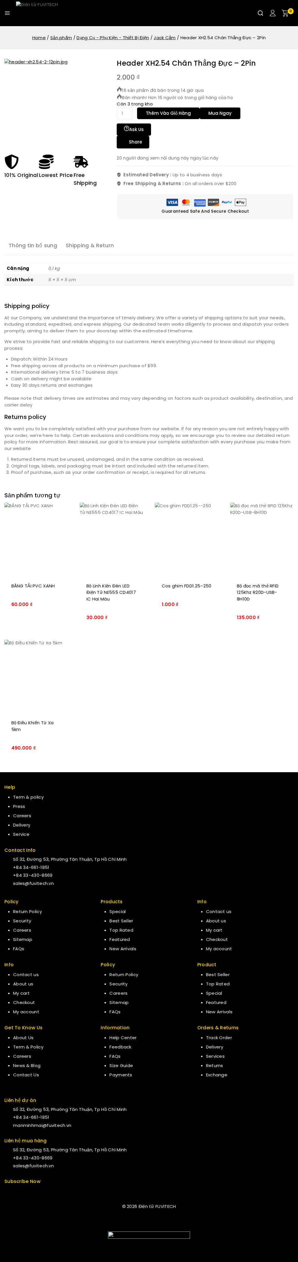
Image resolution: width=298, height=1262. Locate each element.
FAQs (18, 949)
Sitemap (22, 939)
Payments (120, 1075)
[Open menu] (7, 13)
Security (22, 921)
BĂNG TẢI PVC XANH (33, 586)
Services (215, 1056)
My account (26, 1012)
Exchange (216, 1075)
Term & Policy (28, 1047)
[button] (36, 626)
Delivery (21, 825)
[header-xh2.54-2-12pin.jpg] (48, 102)
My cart (21, 993)
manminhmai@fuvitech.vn (42, 1125)
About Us (23, 1038)
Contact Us (26, 1075)
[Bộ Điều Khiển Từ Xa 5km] (36, 676)
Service (21, 834)
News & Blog (26, 1065)
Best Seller (121, 921)
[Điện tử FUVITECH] (45, 13)
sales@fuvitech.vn (33, 883)
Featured (119, 939)
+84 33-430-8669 (33, 875)
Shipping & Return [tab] (90, 245)
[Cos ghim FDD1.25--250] (187, 539)
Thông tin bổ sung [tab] (33, 245)
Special (117, 911)
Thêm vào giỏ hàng (168, 113)
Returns (214, 1065)
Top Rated (121, 930)
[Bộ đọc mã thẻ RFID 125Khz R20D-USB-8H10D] (262, 539)
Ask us (136, 129)
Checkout (24, 1002)
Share (135, 142)
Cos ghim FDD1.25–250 (187, 586)
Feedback (120, 1047)
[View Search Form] (260, 13)
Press (19, 806)
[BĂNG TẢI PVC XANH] (36, 539)
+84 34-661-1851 (31, 867)
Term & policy (28, 797)
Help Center (122, 1038)
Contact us (26, 974)
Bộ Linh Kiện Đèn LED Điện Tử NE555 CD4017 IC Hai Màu (111, 592)
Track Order (219, 1038)
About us (23, 984)
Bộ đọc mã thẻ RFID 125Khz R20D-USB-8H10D (258, 592)
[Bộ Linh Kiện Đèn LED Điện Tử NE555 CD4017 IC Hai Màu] (111, 539)
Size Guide (121, 1065)
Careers (22, 816)
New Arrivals (122, 949)
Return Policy (27, 911)
